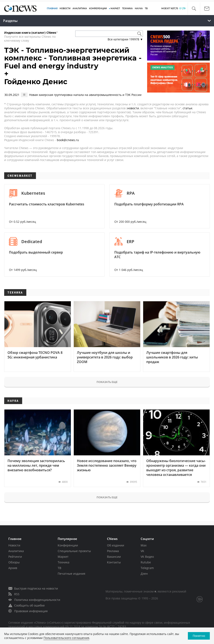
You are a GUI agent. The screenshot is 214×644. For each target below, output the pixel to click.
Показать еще (107, 382)
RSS (16, 594)
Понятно (199, 636)
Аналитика (80, 8)
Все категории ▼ (125, 39)
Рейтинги (15, 557)
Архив (12, 568)
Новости (14, 545)
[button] (194, 9)
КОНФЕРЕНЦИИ (98, 8)
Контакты (114, 562)
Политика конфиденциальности (37, 600)
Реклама (113, 551)
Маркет (63, 557)
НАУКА (139, 8)
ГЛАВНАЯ (52, 8)
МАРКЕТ (115, 8)
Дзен (144, 574)
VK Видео (147, 557)
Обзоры (14, 562)
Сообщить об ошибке (29, 605)
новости (133, 108)
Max (143, 545)
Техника (63, 562)
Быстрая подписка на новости (36, 588)
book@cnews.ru (68, 140)
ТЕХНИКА (127, 8)
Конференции (68, 545)
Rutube (146, 562)
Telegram (147, 568)
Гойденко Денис (35, 81)
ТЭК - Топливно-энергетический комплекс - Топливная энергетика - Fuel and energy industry (72, 58)
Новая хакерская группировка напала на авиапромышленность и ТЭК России (85, 95)
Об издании (115, 545)
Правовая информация (31, 611)
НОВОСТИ (65, 8)
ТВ (146, 8)
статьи (187, 108)
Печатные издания (71, 574)
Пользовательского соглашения (66, 638)
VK (142, 551)
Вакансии (114, 557)
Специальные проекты (74, 551)
